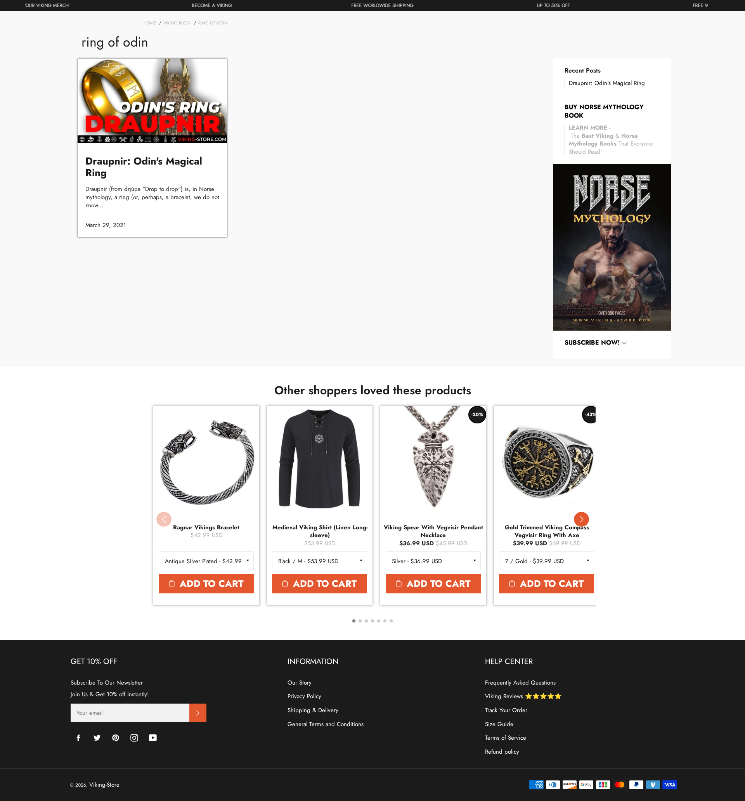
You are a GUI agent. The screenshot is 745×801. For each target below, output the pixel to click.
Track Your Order (506, 710)
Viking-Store (104, 784)
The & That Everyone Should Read (611, 139)
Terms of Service (505, 737)
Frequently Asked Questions (520, 682)
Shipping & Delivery (313, 710)
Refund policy (502, 751)
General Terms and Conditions (326, 724)
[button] (581, 519)
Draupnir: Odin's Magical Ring (607, 83)
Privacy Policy (304, 696)
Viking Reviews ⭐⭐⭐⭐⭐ (523, 696)
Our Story (300, 682)
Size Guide (499, 724)
